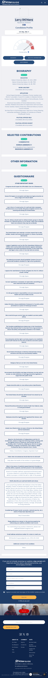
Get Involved (32, 652)
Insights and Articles (32, 649)
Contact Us (23, 644)
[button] (10, 2)
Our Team (14, 642)
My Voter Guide (32, 642)
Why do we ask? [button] (25, 601)
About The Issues (31, 656)
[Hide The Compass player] (46, 672)
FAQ (13, 649)
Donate (22, 647)
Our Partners (15, 647)
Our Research (15, 644)
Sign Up (23, 642)
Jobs (13, 652)
